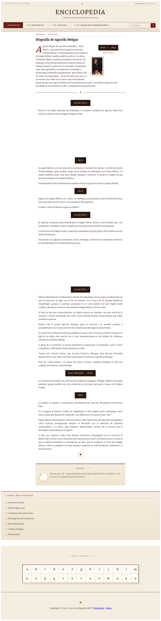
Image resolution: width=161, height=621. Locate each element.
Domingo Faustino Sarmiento (21, 518)
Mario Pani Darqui (16, 523)
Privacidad (99, 608)
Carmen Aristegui (16, 529)
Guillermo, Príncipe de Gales (20, 513)
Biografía (53, 34)
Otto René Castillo (16, 502)
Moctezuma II (14, 534)
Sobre (109, 608)
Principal (41, 34)
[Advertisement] (80, 136)
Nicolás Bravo (95, 231)
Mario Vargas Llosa (16, 508)
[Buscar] (153, 25)
